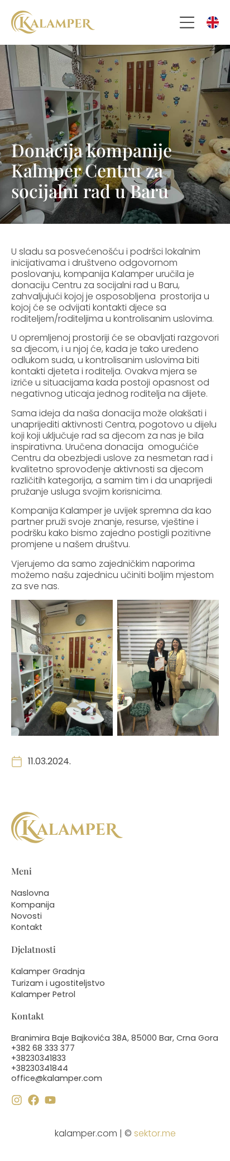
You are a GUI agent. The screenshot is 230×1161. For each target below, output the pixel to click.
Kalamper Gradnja (48, 971)
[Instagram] (16, 1100)
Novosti (26, 916)
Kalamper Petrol (43, 994)
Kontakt (26, 927)
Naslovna (30, 893)
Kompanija (33, 904)
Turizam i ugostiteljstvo (58, 983)
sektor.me (155, 1133)
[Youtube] (50, 1100)
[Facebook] (33, 1100)
